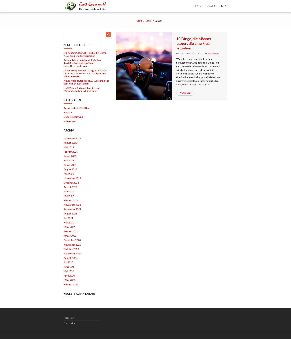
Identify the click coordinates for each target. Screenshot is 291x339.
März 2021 (69, 226)
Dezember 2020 (72, 240)
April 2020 (69, 275)
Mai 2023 (69, 173)
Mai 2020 (69, 271)
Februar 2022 (71, 200)
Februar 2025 (71, 151)
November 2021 (72, 204)
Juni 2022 (69, 191)
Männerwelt (213, 53)
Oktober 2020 (71, 249)
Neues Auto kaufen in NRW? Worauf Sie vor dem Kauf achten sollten (86, 82)
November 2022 (72, 178)
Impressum (69, 317)
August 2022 (70, 187)
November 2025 (72, 138)
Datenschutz (70, 323)
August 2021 (70, 213)
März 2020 (69, 279)
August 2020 (70, 257)
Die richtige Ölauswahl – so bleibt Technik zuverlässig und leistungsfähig (85, 54)
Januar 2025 (70, 156)
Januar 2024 (70, 164)
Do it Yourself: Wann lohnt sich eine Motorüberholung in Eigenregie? (82, 89)
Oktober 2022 (71, 182)
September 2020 (72, 253)
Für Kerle (198, 6)
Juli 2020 (68, 262)
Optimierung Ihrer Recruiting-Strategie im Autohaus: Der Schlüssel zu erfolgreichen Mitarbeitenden (85, 73)
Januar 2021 (70, 235)
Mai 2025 (69, 147)
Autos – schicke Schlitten (76, 107)
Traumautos (211, 6)
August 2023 (70, 169)
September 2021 (72, 209)
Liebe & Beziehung (73, 116)
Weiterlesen (185, 92)
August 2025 (70, 142)
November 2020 (72, 244)
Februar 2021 (71, 231)
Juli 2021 (68, 218)
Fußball (223, 6)
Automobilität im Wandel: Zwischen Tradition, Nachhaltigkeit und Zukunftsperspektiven (82, 63)
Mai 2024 (69, 160)
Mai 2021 (69, 222)
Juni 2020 (69, 266)
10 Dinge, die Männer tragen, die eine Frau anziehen (193, 43)
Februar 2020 (71, 284)
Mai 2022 (69, 195)
